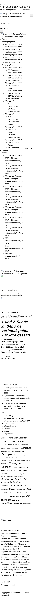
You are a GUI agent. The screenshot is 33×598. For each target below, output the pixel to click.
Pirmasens (20, 476)
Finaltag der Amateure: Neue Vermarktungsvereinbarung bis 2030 (13, 295)
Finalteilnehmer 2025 (13, 67)
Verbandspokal (4, 496)
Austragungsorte (8, 42)
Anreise (3, 448)
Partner (5, 150)
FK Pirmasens (13, 70)
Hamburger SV (12, 473)
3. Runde (8, 445)
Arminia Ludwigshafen (12, 448)
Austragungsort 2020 (13, 55)
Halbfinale (4, 474)
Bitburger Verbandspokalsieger (23, 457)
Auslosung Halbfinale (7, 451)
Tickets (12, 489)
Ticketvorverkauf (20, 489)
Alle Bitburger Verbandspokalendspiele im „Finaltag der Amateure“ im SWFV (17, 418)
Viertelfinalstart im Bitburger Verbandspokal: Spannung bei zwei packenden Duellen (16, 405)
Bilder (4, 153)
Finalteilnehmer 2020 (13, 101)
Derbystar (3, 460)
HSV (18, 473)
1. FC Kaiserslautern (12, 441)
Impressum (8, 434)
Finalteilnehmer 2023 (13, 83)
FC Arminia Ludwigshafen (20, 460)
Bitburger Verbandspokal (20, 455)
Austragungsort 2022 (13, 52)
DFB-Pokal (9, 460)
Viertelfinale (6, 503)
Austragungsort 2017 (13, 62)
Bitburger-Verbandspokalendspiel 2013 (14, 256)
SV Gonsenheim (14, 80)
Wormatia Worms (27, 503)
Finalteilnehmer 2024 (13, 75)
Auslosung (25, 447)
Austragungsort (19, 451)
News (4, 39)
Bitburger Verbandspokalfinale (8, 457)
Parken (15, 476)
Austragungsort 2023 (13, 49)
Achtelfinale (24, 445)
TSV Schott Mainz (15, 73)
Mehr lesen (6, 356)
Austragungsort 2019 (13, 57)
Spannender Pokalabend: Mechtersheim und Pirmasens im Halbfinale (16, 317)
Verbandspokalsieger (17, 496)
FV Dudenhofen (20, 471)
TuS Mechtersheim (22, 493)
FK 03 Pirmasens (19, 467)
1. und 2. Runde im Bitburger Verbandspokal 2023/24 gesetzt (15, 328)
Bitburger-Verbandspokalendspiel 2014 (14, 248)
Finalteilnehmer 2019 (13, 114)
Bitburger (6, 454)
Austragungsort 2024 (13, 47)
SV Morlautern (13, 148)
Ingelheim (23, 474)
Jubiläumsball (9, 476)
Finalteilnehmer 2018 (13, 127)
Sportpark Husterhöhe (11, 479)
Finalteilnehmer (8, 65)
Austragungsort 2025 (13, 44)
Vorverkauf (18, 503)
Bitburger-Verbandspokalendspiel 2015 (14, 240)
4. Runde (16, 445)
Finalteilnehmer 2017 (13, 140)
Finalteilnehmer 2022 (13, 93)
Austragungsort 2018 (13, 60)
